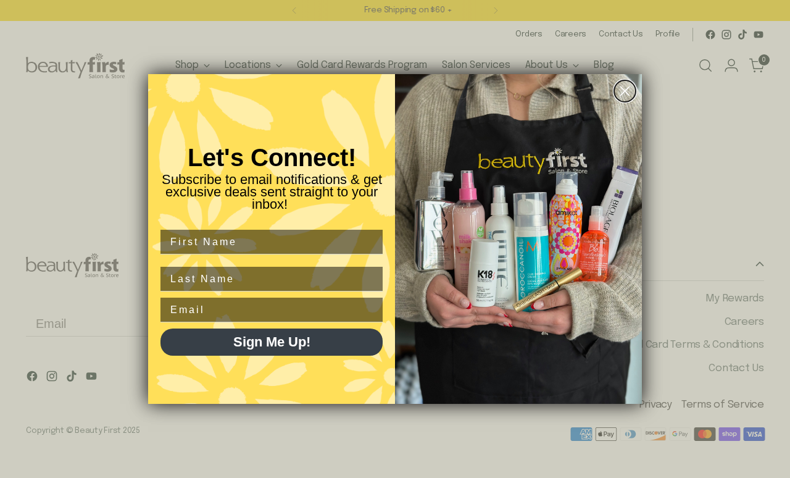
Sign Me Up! (271, 342)
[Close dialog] (625, 91)
